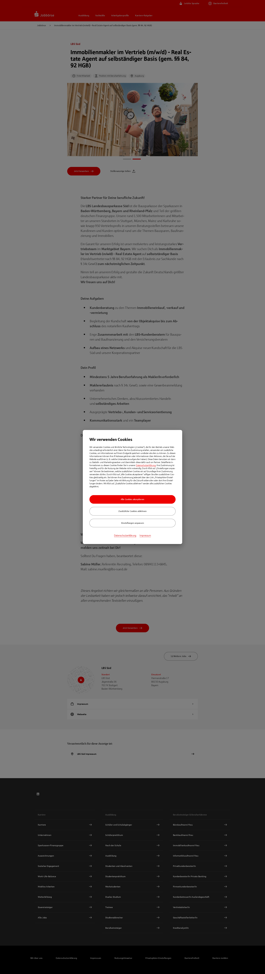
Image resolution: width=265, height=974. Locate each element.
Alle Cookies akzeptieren (132, 499)
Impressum (145, 535)
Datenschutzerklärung (146, 465)
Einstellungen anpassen (132, 523)
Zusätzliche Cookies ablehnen (132, 511)
